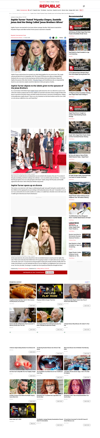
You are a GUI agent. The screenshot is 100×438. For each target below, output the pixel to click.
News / (10, 13)
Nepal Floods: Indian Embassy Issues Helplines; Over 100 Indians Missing (79, 196)
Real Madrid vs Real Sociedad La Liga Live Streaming (79, 53)
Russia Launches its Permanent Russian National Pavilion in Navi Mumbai (75, 237)
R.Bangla (52, 1)
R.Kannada (57, 1)
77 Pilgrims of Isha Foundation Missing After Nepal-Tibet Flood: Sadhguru (79, 93)
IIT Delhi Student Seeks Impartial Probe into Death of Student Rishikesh (80, 176)
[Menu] (83, 6)
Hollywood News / (26, 13)
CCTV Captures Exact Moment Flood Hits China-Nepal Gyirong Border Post (79, 73)
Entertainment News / (17, 13)
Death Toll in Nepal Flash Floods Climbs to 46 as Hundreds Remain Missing (79, 136)
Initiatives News (72, 240)
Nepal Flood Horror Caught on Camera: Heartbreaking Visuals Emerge (77, 114)
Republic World (42, 1)
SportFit (70, 56)
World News (71, 36)
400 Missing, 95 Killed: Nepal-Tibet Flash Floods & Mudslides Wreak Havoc (79, 33)
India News (71, 76)
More (81, 10)
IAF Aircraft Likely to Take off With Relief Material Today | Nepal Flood (78, 156)
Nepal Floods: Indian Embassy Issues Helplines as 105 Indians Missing (75, 255)
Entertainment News (16, 37)
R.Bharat (48, 1)
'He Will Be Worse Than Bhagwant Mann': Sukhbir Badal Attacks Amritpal (79, 217)
